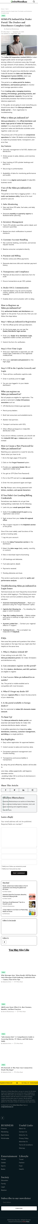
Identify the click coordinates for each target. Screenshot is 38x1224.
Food (20, 1166)
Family (3, 1184)
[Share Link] (5, 790)
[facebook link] (4, 942)
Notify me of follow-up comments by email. (14, 866)
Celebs (3, 1163)
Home (2, 9)
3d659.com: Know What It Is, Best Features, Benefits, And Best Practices (16, 1008)
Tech (6, 9)
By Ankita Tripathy (7, 891)
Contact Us (23, 1132)
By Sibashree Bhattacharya (11, 29)
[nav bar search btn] (34, 2)
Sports (3, 1166)
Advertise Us (23, 1142)
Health (21, 1169)
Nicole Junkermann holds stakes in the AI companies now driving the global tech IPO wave (15, 887)
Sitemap (22, 1148)
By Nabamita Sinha (6, 982)
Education (4, 1180)
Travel (21, 1159)
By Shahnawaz (6, 913)
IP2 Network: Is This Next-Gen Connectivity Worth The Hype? (16, 1069)
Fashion (21, 1163)
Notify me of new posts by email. (12, 869)
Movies (3, 1159)
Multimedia (5, 1138)
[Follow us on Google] (19, 928)
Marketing (4, 1132)
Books (3, 1169)
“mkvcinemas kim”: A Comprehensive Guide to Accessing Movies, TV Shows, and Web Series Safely (17, 1039)
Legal (3, 1187)
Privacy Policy (23, 1138)
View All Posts (7, 810)
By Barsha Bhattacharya (8, 906)
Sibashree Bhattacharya (13, 797)
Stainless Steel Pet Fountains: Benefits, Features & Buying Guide (15, 895)
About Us (22, 1129)
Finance (4, 1129)
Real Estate (5, 1135)
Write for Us (23, 1135)
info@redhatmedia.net (7, 1107)
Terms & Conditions (26, 1145)
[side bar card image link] (32, 888)
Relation (4, 1190)
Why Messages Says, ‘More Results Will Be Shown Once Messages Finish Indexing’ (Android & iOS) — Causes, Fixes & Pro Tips (18, 977)
